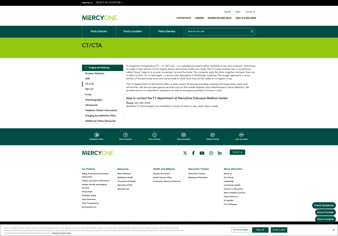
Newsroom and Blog (220, 18)
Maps (237, 12)
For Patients (184, 18)
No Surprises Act (89, 207)
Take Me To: (87, 3)
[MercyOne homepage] (100, 21)
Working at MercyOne (198, 177)
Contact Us (250, 12)
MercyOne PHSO (124, 185)
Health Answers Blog (162, 177)
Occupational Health (126, 181)
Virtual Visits (87, 192)
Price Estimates (89, 199)
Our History (229, 177)
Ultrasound (91, 105)
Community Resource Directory (167, 181)
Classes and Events (161, 174)
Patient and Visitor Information (95, 181)
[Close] (334, 230)
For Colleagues (230, 204)
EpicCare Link (123, 189)
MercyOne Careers (196, 174)
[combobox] (220, 31)
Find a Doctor (99, 31)
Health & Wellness (246, 18)
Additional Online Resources (100, 121)
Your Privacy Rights (240, 230)
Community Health (232, 185)
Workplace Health (125, 177)
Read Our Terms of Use (61, 233)
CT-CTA (89, 84)
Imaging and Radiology (99, 68)
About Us (228, 174)
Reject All (260, 230)
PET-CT (89, 89)
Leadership (229, 181)
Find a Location (133, 31)
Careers (199, 18)
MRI (87, 79)
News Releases (124, 174)
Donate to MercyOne (233, 189)
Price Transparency (90, 203)
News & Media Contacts (234, 193)
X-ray (88, 95)
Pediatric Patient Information (101, 110)
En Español (228, 200)
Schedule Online (89, 196)
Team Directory (231, 197)
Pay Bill (227, 12)
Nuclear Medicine (94, 73)
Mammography (93, 100)
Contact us (237, 152)
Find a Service (166, 31)
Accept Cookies (279, 230)
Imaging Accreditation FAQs (100, 116)
